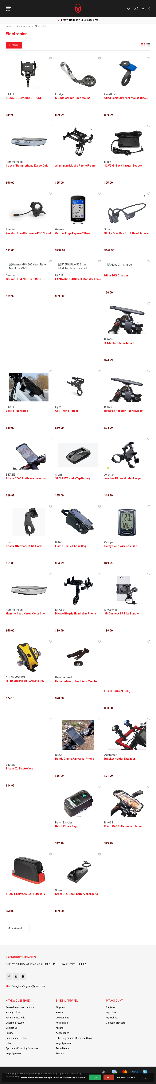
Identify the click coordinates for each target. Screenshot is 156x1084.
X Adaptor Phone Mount (119, 343)
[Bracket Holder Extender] (127, 735)
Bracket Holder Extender (119, 758)
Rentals (60, 1053)
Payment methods (15, 1017)
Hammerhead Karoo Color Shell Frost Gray (26, 613)
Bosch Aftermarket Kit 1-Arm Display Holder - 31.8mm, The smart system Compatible (29, 546)
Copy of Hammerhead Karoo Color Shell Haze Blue (28, 165)
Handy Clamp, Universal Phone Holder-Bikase (74, 759)
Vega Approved (13, 1053)
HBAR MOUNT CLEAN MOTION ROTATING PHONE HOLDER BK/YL (27, 681)
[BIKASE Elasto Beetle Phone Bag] (78, 522)
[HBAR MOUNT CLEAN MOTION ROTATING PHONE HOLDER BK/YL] (29, 657)
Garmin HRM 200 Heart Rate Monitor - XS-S (23, 279)
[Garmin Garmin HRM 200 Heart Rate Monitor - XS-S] (29, 266)
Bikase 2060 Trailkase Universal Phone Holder (26, 478)
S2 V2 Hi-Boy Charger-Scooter (123, 165)
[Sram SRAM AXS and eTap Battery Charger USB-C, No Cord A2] (78, 455)
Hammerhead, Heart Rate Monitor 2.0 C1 (76, 681)
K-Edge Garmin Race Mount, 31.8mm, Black (73, 98)
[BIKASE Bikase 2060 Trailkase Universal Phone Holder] (29, 455)
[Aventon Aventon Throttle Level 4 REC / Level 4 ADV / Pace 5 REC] (29, 210)
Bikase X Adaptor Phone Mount (123, 410)
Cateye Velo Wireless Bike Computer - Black (120, 546)
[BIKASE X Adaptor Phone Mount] (127, 319)
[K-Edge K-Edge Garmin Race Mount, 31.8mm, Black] (78, 74)
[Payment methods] (104, 1072)
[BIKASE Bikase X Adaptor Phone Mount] (127, 387)
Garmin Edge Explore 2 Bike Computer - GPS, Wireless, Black (75, 233)
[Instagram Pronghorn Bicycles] (16, 976)
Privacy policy (13, 1012)
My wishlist (112, 1017)
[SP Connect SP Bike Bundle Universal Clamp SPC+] (127, 590)
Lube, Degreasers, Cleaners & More (74, 1038)
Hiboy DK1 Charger (116, 275)
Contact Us (12, 1028)
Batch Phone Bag (66, 826)
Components (62, 1017)
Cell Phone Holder (66, 410)
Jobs (8, 1043)
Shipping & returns (15, 1022)
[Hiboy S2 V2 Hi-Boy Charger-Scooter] (127, 142)
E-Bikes (60, 1012)
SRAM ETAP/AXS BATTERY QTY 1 (26, 893)
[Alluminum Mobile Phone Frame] (78, 142)
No (109, 1077)
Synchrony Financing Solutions (22, 1048)
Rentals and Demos (16, 1038)
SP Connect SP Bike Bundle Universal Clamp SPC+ (121, 613)
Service (10, 1033)
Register (110, 1007)
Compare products (115, 1022)
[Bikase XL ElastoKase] (29, 740)
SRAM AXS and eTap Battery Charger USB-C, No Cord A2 (72, 478)
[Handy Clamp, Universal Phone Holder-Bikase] (78, 735)
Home (9, 26)
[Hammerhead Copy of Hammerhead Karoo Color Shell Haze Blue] (29, 142)
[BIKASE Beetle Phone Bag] (29, 387)
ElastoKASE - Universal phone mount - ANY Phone (123, 826)
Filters (14, 45)
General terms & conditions (20, 1007)
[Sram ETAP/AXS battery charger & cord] (78, 870)
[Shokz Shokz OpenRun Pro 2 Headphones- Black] (127, 210)
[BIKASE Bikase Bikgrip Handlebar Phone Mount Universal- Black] (78, 590)
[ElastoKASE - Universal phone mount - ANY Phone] (127, 803)
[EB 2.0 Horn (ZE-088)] (127, 662)
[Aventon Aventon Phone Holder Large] (127, 455)
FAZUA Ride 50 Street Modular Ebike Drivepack (78, 279)
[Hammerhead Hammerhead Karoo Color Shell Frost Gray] (29, 590)
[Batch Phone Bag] (78, 803)
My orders (111, 1012)
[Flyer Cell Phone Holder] (78, 387)
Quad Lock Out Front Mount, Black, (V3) (126, 98)
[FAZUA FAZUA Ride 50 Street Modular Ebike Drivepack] (78, 266)
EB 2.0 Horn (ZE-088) (117, 691)
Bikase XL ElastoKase (19, 768)
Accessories (23, 26)
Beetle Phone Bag (17, 410)
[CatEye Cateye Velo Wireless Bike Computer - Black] (127, 522)
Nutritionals (62, 1022)
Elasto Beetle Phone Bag (70, 546)
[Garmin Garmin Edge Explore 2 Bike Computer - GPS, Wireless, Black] (78, 210)
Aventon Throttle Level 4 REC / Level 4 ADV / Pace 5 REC (28, 233)
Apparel (60, 1028)
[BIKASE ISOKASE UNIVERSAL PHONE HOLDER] (29, 74)
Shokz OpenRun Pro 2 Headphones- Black (126, 233)
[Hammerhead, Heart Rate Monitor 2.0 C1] (78, 657)
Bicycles (60, 1007)
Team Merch (62, 1048)
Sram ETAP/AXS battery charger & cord (76, 894)
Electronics (40, 26)
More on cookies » (126, 1077)
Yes (95, 1077)
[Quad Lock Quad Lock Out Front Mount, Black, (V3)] (127, 74)
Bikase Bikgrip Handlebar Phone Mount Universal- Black (75, 613)
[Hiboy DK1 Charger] (127, 264)
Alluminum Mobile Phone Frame (75, 165)
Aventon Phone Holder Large (122, 478)
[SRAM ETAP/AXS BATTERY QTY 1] (29, 870)
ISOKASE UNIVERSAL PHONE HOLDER (24, 98)
